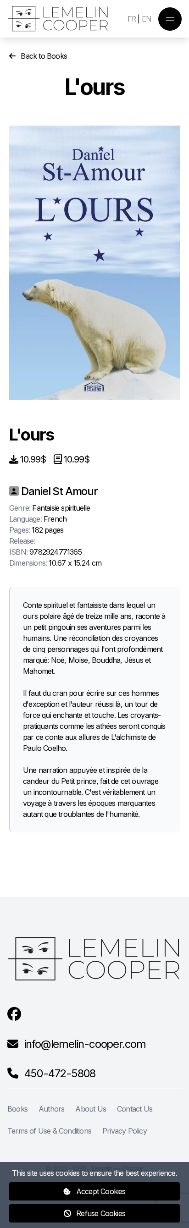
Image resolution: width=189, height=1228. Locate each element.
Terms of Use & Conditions (49, 1130)
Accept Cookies (100, 1191)
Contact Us (134, 1108)
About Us (90, 1108)
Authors (51, 1108)
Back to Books (43, 56)
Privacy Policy (124, 1130)
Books (17, 1108)
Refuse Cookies (99, 1213)
